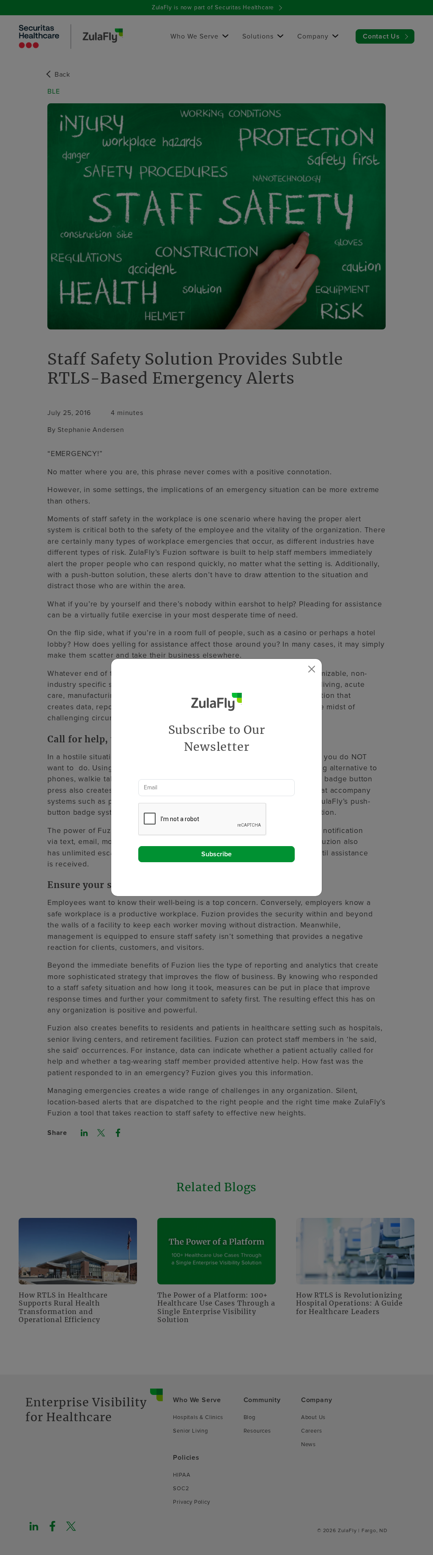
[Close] (311, 669)
